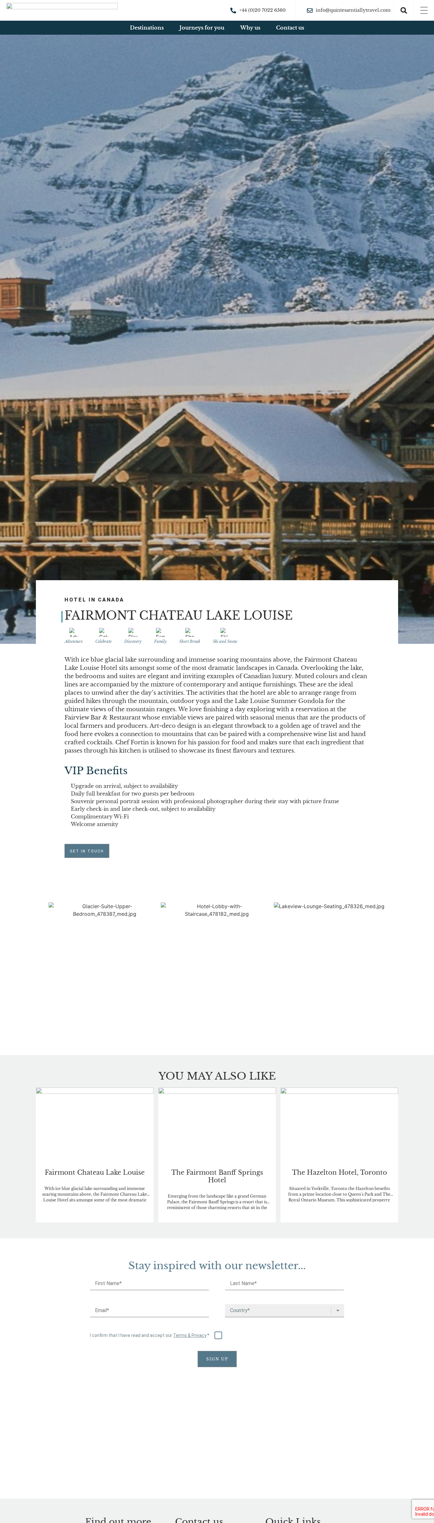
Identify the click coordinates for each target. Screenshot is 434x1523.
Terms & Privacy (189, 1335)
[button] (404, 10)
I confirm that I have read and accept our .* (150, 1335)
